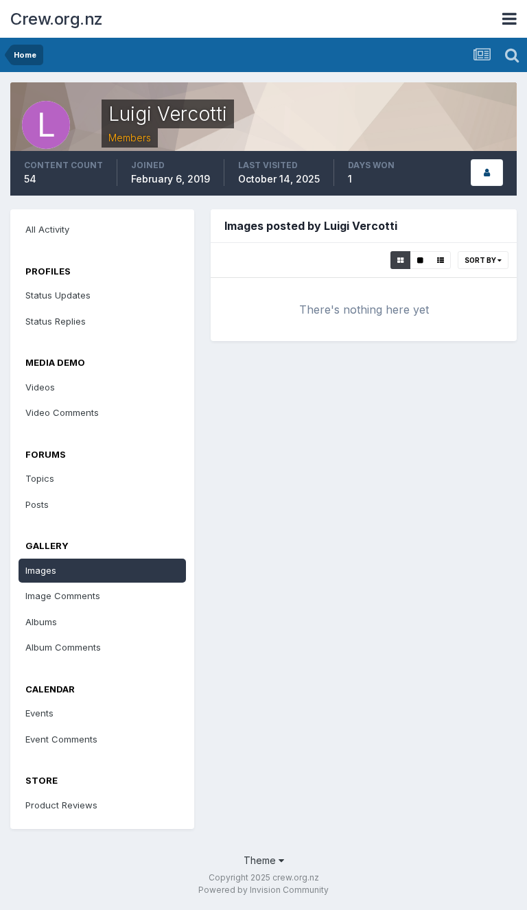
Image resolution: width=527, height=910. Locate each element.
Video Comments (62, 412)
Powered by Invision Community (263, 890)
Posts (37, 504)
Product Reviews (61, 805)
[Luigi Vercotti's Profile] (487, 172)
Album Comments (63, 647)
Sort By (481, 260)
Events (39, 713)
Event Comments (61, 739)
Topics (39, 478)
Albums (41, 621)
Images (40, 570)
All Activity (47, 229)
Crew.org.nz (56, 19)
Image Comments (62, 595)
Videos (40, 387)
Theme (261, 860)
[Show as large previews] (420, 260)
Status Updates (58, 295)
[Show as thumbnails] (400, 260)
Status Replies (55, 321)
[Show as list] (440, 260)
